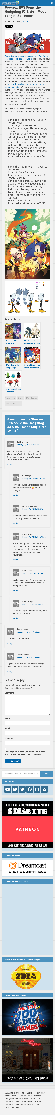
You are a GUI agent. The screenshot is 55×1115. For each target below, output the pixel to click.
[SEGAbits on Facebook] (29, 789)
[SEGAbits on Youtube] (7, 789)
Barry (25, 21)
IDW (27, 398)
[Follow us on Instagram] (37, 789)
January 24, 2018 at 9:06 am (28, 632)
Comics (20, 398)
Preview (34, 398)
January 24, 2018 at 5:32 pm (33, 509)
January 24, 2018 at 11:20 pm (34, 537)
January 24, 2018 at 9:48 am (28, 657)
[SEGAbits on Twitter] (22, 789)
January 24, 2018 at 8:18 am (28, 445)
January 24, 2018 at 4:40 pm (33, 478)
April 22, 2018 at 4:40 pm (32, 604)
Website (9, 738)
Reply (9, 465)
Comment (10, 693)
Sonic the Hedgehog (13, 403)
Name (8, 718)
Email (8, 728)
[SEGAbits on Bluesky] (15, 789)
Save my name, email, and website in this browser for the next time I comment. (25, 753)
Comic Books (10, 398)
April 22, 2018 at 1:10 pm (32, 573)
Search (47, 774)
